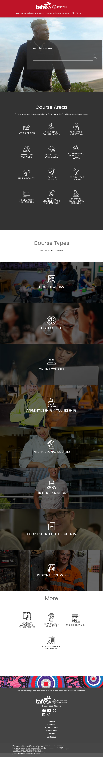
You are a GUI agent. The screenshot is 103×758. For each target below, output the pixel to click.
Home (18, 13)
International (51, 730)
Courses (51, 721)
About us (51, 733)
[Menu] (85, 13)
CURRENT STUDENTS (37, 13)
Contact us (50, 13)
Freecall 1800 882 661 (62, 13)
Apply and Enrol (51, 727)
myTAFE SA (25, 13)
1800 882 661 (55, 706)
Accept (60, 748)
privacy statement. (33, 753)
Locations (51, 724)
